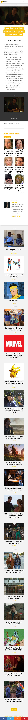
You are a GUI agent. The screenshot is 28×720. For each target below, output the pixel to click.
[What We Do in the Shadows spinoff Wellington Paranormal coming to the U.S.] (14, 398)
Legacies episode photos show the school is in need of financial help (14, 700)
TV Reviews (14, 303)
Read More (14, 216)
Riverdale (11, 133)
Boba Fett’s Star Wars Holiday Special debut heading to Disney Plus (14, 649)
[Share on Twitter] (10, 718)
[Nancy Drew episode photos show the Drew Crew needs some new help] (14, 560)
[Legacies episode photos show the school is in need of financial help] (14, 689)
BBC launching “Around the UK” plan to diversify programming (14, 597)
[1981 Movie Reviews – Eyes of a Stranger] (14, 238)
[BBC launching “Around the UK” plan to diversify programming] (14, 586)
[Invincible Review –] (14, 290)
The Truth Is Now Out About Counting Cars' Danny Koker (8, 187)
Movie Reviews (14, 253)
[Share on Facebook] (3, 718)
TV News (17, 133)
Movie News (14, 440)
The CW (5, 133)
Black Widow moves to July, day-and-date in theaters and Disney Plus (14, 437)
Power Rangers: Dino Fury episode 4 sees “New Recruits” (14, 542)
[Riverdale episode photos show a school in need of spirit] (14, 611)
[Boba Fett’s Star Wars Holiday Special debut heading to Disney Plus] (14, 637)
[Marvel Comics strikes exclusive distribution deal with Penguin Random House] (14, 343)
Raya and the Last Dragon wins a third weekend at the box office (14, 463)
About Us (10, 716)
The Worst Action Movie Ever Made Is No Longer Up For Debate (19, 187)
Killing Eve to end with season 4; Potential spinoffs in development (14, 675)
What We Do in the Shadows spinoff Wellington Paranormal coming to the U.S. (14, 410)
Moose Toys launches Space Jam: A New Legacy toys (14, 276)
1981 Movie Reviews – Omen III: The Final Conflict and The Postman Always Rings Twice (14, 515)
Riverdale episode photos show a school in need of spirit (14, 623)
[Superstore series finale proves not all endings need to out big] (14, 317)
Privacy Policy (21, 716)
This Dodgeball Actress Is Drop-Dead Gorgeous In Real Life (19, 152)
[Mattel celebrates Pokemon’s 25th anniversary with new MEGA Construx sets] (14, 371)
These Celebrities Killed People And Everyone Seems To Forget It (8, 170)
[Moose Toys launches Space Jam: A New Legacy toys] (14, 264)
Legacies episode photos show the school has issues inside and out (14, 489)
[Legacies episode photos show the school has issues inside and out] (14, 477)
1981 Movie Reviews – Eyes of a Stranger (14, 250)
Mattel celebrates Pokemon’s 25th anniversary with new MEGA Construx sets (14, 383)
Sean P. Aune (14, 202)
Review (7, 232)
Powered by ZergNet (20, 192)
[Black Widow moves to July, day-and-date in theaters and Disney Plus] (14, 426)
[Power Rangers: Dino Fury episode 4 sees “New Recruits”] (14, 531)
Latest (14, 709)
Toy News (14, 279)
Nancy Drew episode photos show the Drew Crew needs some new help (14, 571)
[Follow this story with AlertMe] (24, 718)
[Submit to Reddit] (17, 718)
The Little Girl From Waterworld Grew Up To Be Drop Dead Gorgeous (8, 152)
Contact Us (15, 716)
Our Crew (6, 716)
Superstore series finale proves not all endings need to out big (14, 329)
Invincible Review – (14, 301)
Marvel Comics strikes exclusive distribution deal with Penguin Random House (14, 355)
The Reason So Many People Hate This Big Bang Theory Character (19, 170)
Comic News (14, 359)
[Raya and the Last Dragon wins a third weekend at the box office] (14, 452)
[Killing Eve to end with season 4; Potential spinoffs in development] (14, 663)
